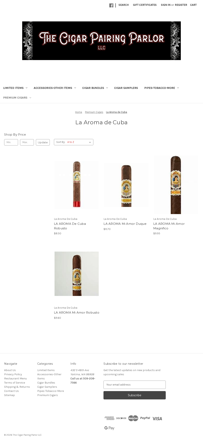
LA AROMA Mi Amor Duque (125, 224)
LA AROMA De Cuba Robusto (70, 226)
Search (124, 5)
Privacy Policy (13, 374)
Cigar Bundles (93, 88)
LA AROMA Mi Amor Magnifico (169, 226)
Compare (75, 185)
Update (43, 142)
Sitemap (9, 395)
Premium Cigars (15, 97)
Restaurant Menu (15, 378)
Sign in (165, 5)
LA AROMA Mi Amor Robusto (76, 312)
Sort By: (60, 142)
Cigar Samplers (126, 88)
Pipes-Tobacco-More (159, 88)
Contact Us (11, 391)
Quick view (76, 177)
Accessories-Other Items (53, 88)
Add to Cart (76, 191)
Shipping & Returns (17, 387)
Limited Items (13, 88)
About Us (10, 370)
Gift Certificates (145, 5)
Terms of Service (14, 382)
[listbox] (80, 142)
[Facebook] (111, 5)
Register (181, 5)
